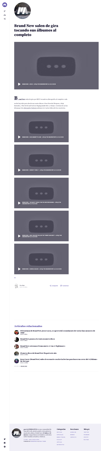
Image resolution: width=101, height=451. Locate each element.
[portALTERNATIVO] (4, 4)
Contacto (73, 437)
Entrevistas (60, 444)
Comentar (66, 286)
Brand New (24, 366)
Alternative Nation (30, 108)
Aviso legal (35, 439)
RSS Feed (86, 439)
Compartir (55, 286)
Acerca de (73, 432)
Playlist (59, 439)
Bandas (72, 434)
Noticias (59, 432)
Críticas (59, 442)
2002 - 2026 (28, 439)
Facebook (86, 434)
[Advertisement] (56, 304)
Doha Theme (42, 441)
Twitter (86, 432)
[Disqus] (41, 396)
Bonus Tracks (61, 437)
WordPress (34, 441)
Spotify (86, 437)
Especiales (60, 434)
